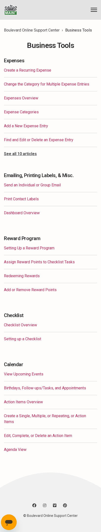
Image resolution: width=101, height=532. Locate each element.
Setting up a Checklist (22, 339)
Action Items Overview (23, 402)
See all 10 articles (20, 153)
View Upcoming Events (23, 374)
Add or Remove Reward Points (30, 289)
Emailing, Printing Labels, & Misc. (39, 175)
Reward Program (22, 238)
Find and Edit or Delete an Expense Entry (38, 140)
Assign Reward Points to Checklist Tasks (39, 262)
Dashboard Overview (22, 213)
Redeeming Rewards (22, 276)
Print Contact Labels (21, 199)
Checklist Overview (20, 325)
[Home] (10, 9)
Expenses (14, 61)
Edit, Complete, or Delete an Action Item (38, 435)
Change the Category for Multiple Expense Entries (46, 84)
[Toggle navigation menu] (94, 10)
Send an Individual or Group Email (32, 185)
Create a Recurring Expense (27, 70)
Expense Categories (21, 112)
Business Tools (78, 30)
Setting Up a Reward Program (29, 248)
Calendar (13, 364)
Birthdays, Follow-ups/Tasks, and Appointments (45, 388)
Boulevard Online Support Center (32, 30)
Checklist (14, 315)
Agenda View (15, 449)
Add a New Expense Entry (26, 126)
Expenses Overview (21, 98)
